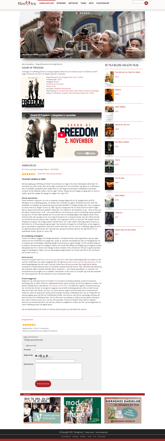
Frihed (91, 93)
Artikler (73, 3)
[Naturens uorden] (109, 142)
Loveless (118, 213)
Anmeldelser (46, 3)
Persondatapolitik (102, 432)
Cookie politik (89, 432)
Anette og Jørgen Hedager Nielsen (36, 169)
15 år (54, 86)
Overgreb (64, 93)
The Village (119, 178)
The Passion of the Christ (58, 286)
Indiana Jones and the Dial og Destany (81, 262)
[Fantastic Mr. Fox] (109, 125)
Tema (83, 3)
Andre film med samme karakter (50, 174)
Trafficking (56, 93)
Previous (22, 32)
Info (91, 3)
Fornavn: (27, 350)
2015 (117, 146)
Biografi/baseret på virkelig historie (59, 77)
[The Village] (109, 178)
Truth (117, 160)
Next (142, 32)
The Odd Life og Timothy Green (127, 72)
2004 (117, 183)
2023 (59, 80)
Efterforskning (74, 93)
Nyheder (61, 3)
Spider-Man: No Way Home (125, 230)
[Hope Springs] (109, 107)
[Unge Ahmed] (109, 196)
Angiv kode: (28, 355)
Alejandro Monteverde (62, 89)
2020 (117, 94)
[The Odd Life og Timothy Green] (109, 72)
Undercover (84, 93)
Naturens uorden (122, 142)
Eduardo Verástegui (91, 91)
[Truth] (109, 160)
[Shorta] (109, 90)
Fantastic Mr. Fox (122, 125)
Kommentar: (29, 364)
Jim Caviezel (60, 91)
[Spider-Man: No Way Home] (109, 230)
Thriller (80, 77)
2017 (116, 217)
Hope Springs (120, 107)
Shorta (118, 90)
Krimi (75, 77)
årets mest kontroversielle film (52, 260)
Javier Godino (78, 91)
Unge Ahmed (120, 196)
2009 (117, 129)
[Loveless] (109, 213)
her (37, 253)
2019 (117, 200)
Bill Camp (69, 91)
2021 (117, 234)
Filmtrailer (102, 3)
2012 (117, 77)
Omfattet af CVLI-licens (55, 84)
